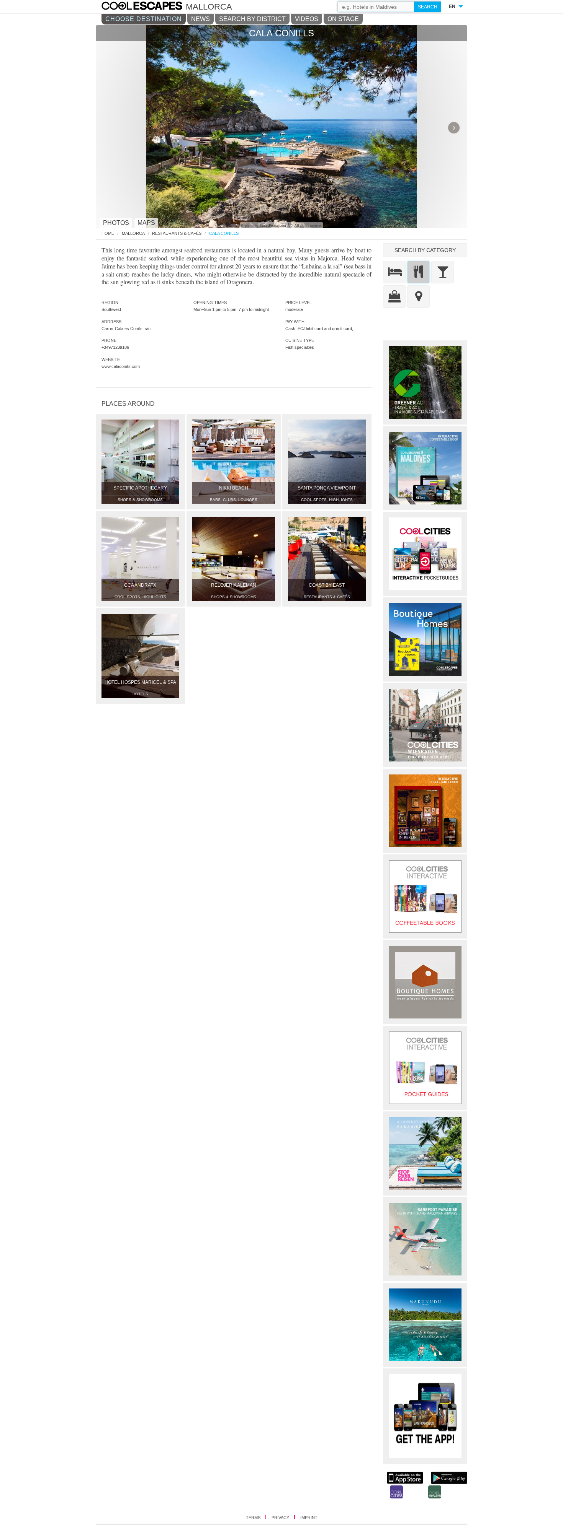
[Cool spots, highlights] (418, 296)
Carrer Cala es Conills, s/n (126, 328)
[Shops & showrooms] (394, 296)
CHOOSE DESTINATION (143, 19)
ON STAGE (343, 19)
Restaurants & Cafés (176, 233)
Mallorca (133, 233)
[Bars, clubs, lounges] (442, 272)
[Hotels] (394, 272)
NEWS (200, 19)
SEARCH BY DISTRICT (252, 19)
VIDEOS (306, 19)
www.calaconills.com (120, 366)
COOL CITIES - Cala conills (149, 7)
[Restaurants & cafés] (418, 272)
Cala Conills (224, 233)
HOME (107, 233)
